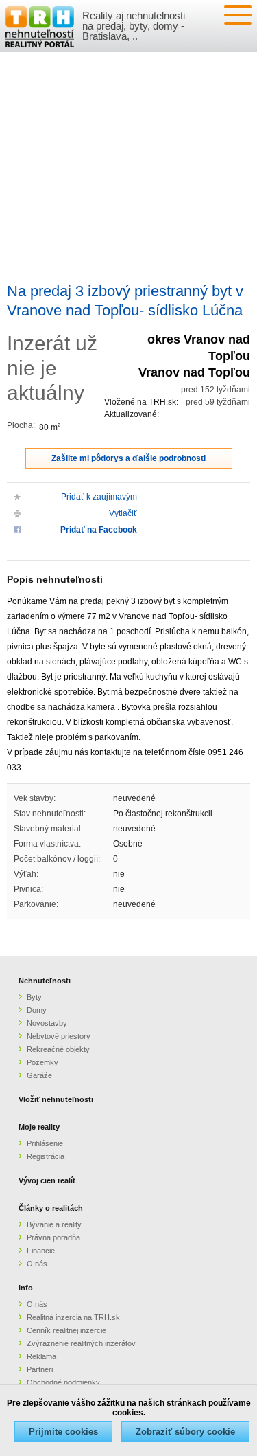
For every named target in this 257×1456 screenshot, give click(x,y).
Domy (37, 1010)
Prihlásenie (45, 1143)
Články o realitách (51, 1208)
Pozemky (42, 1062)
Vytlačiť (123, 513)
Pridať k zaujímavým (99, 497)
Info (26, 1288)
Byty (34, 997)
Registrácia (45, 1156)
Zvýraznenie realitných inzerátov (81, 1343)
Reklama (41, 1356)
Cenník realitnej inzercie (66, 1330)
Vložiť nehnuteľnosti (56, 1099)
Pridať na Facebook (98, 530)
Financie (41, 1250)
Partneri (40, 1369)
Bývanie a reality (54, 1224)
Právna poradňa (53, 1237)
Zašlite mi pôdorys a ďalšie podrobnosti (128, 458)
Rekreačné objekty (58, 1049)
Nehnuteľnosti (45, 980)
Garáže (39, 1075)
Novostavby (47, 1023)
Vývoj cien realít (47, 1180)
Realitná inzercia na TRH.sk (73, 1317)
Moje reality (39, 1127)
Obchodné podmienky (63, 1382)
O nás (37, 1263)
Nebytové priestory (58, 1036)
